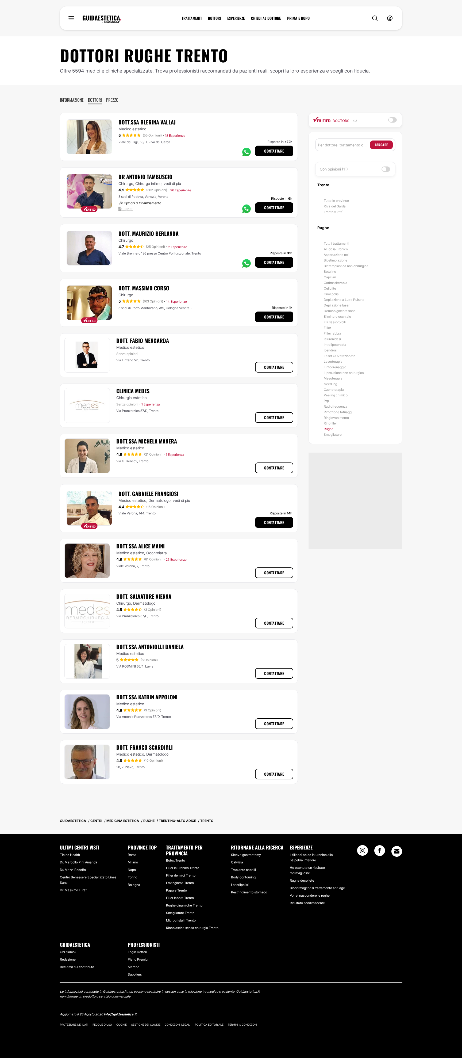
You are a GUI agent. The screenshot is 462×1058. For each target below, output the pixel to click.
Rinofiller (330, 423)
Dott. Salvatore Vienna (143, 596)
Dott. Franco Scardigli (144, 747)
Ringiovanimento (336, 418)
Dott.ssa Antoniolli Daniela (150, 647)
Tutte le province (336, 201)
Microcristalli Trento (181, 920)
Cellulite (330, 288)
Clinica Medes (132, 391)
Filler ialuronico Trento (182, 868)
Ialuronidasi (332, 339)
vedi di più (172, 183)
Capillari (330, 277)
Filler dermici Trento (180, 875)
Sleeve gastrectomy (246, 855)
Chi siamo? (68, 952)
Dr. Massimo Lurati (73, 890)
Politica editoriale (209, 1024)
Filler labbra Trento (180, 898)
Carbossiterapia (335, 283)
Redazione (68, 959)
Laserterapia (333, 361)
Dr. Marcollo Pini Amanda (78, 862)
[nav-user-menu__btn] (390, 18)
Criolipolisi (331, 294)
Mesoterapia (333, 378)
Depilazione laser (336, 305)
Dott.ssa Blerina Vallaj (147, 122)
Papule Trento (176, 890)
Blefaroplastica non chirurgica (346, 266)
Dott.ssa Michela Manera (146, 441)
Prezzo (112, 100)
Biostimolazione (335, 260)
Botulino (330, 272)
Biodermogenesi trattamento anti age (317, 888)
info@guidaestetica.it (120, 1014)
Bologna (134, 885)
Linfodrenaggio (335, 367)
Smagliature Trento (180, 913)
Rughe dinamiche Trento (184, 905)
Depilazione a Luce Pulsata (344, 300)
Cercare (381, 144)
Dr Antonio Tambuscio (145, 177)
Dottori (95, 100)
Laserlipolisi (240, 885)
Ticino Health (70, 855)
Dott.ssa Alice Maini (140, 546)
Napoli (132, 870)
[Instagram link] (362, 852)
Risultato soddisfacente (307, 903)
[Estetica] (102, 19)
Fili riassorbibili (335, 322)
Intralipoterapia (335, 345)
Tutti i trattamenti (336, 243)
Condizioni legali (178, 1024)
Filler (327, 328)
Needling (330, 384)
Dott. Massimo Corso (143, 288)
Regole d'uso (102, 1024)
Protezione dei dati (74, 1024)
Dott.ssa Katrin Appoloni (147, 697)
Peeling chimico (336, 395)
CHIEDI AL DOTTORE (266, 18)
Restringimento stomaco (249, 892)
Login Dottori (137, 952)
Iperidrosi (330, 350)
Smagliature (333, 435)
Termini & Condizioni (242, 1024)
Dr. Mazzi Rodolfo (73, 870)
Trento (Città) (334, 212)
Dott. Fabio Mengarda (142, 340)
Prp (326, 401)
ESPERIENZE (236, 18)
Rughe (328, 429)
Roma (132, 855)
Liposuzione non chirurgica (344, 373)
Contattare (274, 151)
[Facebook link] (379, 852)
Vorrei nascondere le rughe (310, 895)
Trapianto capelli (243, 870)
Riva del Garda (335, 206)
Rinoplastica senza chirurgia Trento (192, 928)
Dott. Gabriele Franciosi (148, 494)
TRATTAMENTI (192, 18)
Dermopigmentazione (340, 311)
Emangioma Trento (180, 883)
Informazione (72, 100)
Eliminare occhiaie (337, 316)
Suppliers (135, 974)
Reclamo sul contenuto (77, 967)
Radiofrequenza (335, 406)
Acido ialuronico (336, 249)
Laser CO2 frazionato (339, 356)
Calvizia (237, 862)
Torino (132, 877)
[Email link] (396, 851)
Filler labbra (332, 333)
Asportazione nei (336, 255)
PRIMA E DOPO (298, 18)
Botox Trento (175, 860)
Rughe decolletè (302, 880)
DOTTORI (214, 18)
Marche (133, 967)
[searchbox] (344, 144)
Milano (133, 862)
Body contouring (243, 877)
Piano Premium (139, 959)
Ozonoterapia (334, 390)
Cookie (121, 1024)
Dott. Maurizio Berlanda (148, 233)
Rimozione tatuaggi (338, 412)
